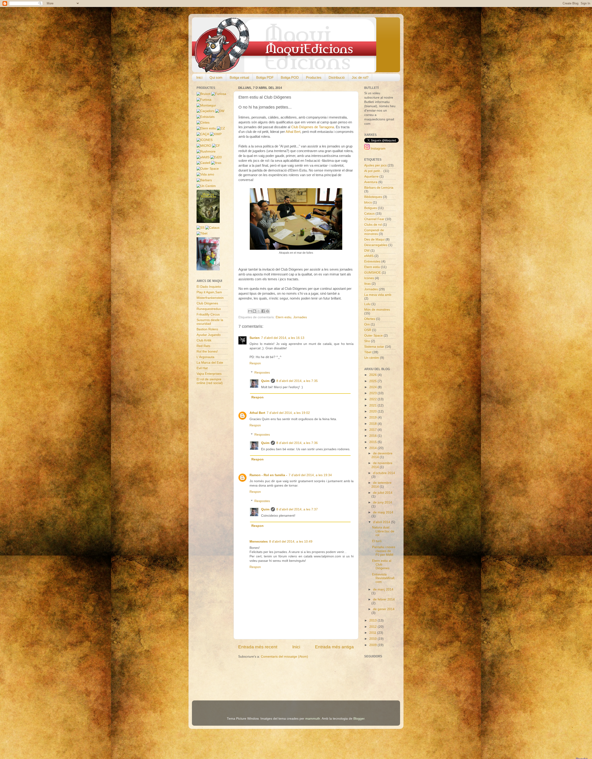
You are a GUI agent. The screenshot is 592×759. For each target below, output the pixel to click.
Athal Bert (293, 132)
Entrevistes (372, 261)
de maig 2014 (383, 512)
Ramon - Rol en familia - (268, 475)
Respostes (262, 372)
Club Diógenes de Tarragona (312, 127)
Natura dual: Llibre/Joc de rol (383, 531)
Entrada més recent (257, 646)
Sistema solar (374, 346)
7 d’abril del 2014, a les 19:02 (288, 413)
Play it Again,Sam (209, 292)
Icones (369, 278)
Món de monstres (377, 309)
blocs (368, 202)
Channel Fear (374, 219)
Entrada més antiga (334, 646)
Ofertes (369, 319)
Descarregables (375, 245)
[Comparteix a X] (258, 311)
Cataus (369, 213)
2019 (373, 417)
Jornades (300, 317)
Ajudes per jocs (375, 165)
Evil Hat (202, 368)
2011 (373, 632)
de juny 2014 (382, 502)
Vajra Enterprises (209, 373)
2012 (373, 626)
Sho (367, 341)
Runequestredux (209, 309)
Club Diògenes (207, 303)
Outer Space (373, 335)
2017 (373, 429)
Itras (367, 283)
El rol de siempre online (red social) (210, 381)
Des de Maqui (374, 239)
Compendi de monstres (374, 232)
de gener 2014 (384, 609)
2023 (373, 393)
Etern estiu (283, 317)
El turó (377, 541)
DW (367, 250)
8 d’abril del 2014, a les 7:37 (297, 509)
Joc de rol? (360, 77)
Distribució (337, 77)
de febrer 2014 (384, 599)
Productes (313, 77)
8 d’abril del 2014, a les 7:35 (297, 381)
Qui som (216, 77)
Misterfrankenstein (210, 298)
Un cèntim (371, 357)
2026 (373, 375)
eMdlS (368, 256)
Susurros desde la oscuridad (210, 321)
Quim (265, 381)
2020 (373, 411)
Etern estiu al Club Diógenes (381, 564)
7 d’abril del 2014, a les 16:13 (282, 338)
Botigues (370, 208)
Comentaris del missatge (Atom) (284, 656)
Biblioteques (373, 197)
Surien (255, 338)
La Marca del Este (210, 362)
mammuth (312, 718)
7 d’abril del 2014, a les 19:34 (310, 475)
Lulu (367, 304)
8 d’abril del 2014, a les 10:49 (290, 541)
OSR (367, 330)
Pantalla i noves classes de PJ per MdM (383, 550)
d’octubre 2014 (384, 473)
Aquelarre (371, 176)
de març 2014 (383, 589)
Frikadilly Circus (208, 314)
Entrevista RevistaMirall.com (383, 578)
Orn (367, 324)
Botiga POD (290, 77)
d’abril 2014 (382, 522)
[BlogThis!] (254, 311)
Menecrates (259, 541)
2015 (373, 442)
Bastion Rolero (207, 329)
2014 (373, 448)
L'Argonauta (205, 357)
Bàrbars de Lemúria (378, 187)
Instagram (377, 148)
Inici (199, 77)
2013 (373, 620)
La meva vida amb (377, 295)
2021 (373, 405)
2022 (373, 399)
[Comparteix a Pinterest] (267, 311)
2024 (373, 387)
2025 (373, 381)
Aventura (370, 182)
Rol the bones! (207, 351)
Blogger (358, 718)
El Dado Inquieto (209, 286)
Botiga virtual (239, 77)
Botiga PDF (265, 77)
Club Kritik (204, 340)
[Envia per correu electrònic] (250, 311)
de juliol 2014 (382, 492)
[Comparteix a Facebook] (263, 311)
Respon (255, 363)
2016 (373, 435)
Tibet (367, 352)
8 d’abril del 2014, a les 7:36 (297, 443)
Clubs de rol (373, 224)
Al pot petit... (373, 171)
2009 (373, 645)
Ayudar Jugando (209, 335)
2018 (373, 423)
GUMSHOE (372, 272)
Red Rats (203, 346)
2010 (373, 638)
